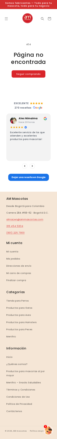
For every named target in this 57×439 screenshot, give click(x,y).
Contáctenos (14, 411)
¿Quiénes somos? (17, 364)
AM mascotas (20, 431)
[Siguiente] (32, 166)
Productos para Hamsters (21, 322)
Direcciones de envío (19, 265)
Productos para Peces (19, 329)
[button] (6, 18)
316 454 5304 (14, 226)
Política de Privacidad (19, 404)
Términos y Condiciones (20, 389)
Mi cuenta (12, 251)
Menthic (11, 336)
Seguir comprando (28, 74)
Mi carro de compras (18, 273)
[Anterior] (24, 166)
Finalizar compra (16, 280)
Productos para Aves (18, 315)
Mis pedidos (13, 258)
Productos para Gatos (19, 307)
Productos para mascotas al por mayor (25, 373)
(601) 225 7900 (15, 232)
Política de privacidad (41, 431)
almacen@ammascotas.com (24, 219)
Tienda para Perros (17, 300)
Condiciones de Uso (18, 396)
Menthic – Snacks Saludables (23, 382)
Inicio (9, 357)
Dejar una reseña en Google (29, 177)
